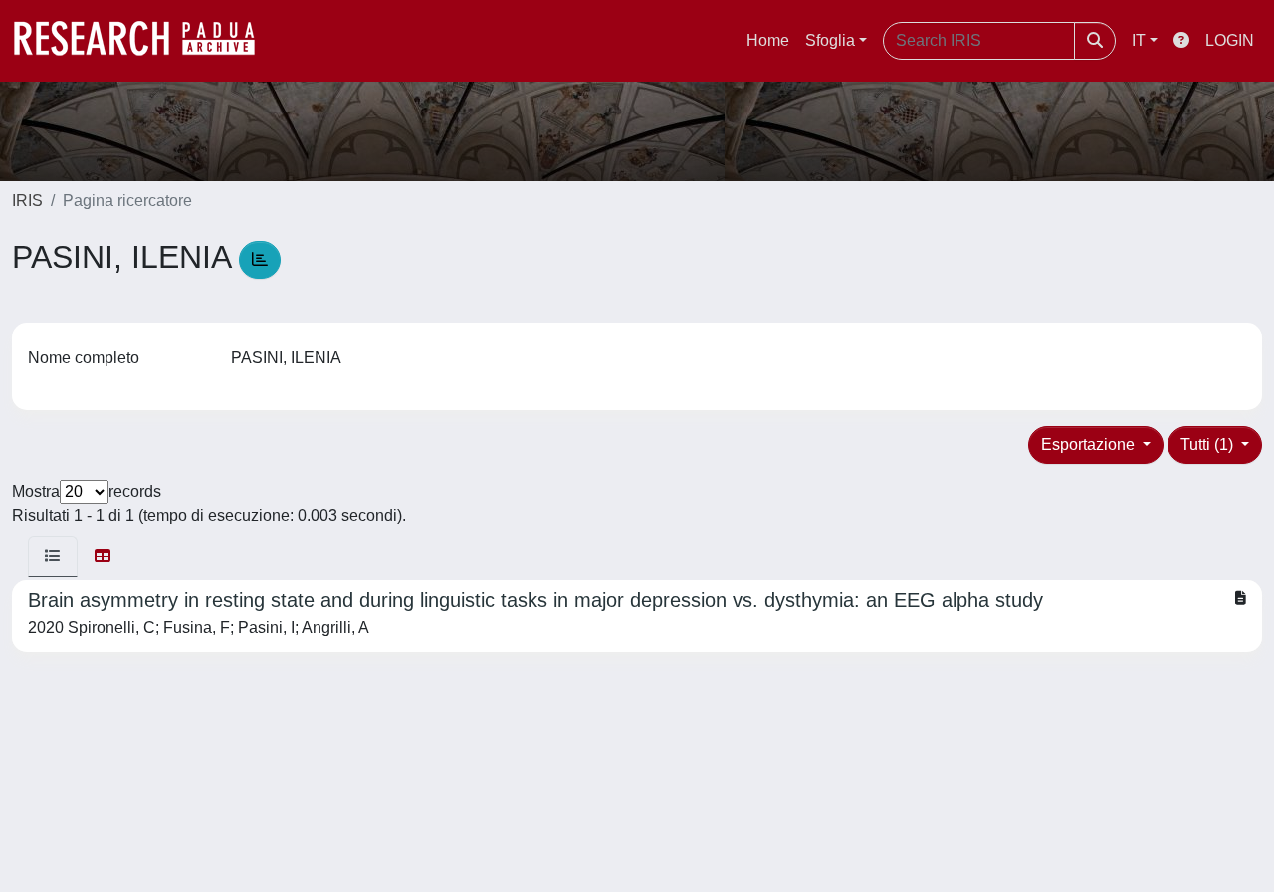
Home (767, 40)
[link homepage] (144, 41)
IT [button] (1139, 40)
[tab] (53, 556)
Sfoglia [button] (830, 40)
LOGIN (1229, 40)
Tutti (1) (1208, 444)
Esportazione (1090, 444)
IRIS (27, 200)
